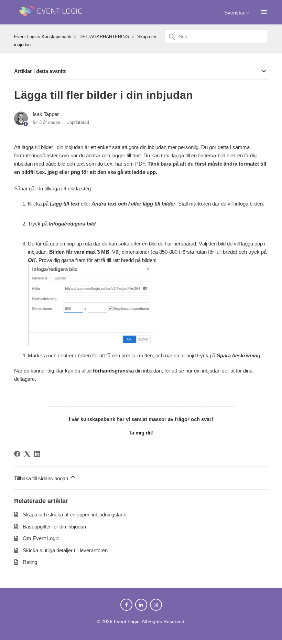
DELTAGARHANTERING (104, 36)
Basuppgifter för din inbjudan (54, 526)
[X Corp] (27, 454)
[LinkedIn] (37, 454)
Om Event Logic (41, 538)
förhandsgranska (114, 371)
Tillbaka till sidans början (41, 478)
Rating (30, 562)
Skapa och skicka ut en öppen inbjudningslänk (74, 514)
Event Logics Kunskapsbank (42, 36)
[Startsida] (52, 19)
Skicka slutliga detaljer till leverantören (65, 550)
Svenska (235, 12)
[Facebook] (17, 454)
